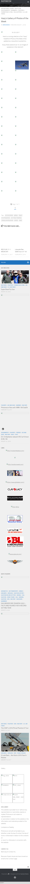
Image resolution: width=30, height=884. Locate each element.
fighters (21, 10)
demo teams (10, 597)
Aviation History (19, 593)
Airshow (10, 593)
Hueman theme (24, 874)
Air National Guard (7, 8)
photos (16, 220)
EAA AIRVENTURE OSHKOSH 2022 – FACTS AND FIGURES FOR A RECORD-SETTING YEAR (14, 605)
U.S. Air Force (12, 287)
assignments (5, 432)
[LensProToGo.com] (15, 533)
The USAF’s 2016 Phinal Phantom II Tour (14, 728)
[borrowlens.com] (15, 547)
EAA (17, 597)
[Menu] (28, 2)
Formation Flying (7, 12)
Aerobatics (4, 591)
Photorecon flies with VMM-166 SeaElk (14, 407)
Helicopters (18, 12)
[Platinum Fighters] (15, 500)
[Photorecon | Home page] (8, 2)
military (24, 405)
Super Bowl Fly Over (8, 289)
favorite (3, 405)
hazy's (20, 215)
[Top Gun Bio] (15, 475)
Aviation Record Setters (8, 595)
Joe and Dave (11, 405)
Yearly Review (21, 753)
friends (18, 432)
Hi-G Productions (6, 218)
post (16, 434)
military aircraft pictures (7, 220)
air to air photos (9, 215)
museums (19, 599)
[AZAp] (15, 563)
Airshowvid (6, 25)
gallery (16, 215)
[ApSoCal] (15, 554)
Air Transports (13, 591)
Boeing (19, 595)
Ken (8, 599)
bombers (14, 10)
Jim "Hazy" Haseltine (16, 218)
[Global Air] (15, 482)
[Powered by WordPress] (8, 874)
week (20, 220)
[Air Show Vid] (15, 522)
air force (4, 285)
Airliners (4, 593)
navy (12, 434)
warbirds (4, 601)
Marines (18, 405)
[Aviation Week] (15, 464)
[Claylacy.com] (15, 490)
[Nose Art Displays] (15, 451)
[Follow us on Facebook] (28, 262)
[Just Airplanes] (15, 457)
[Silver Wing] (15, 507)
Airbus (21, 591)
